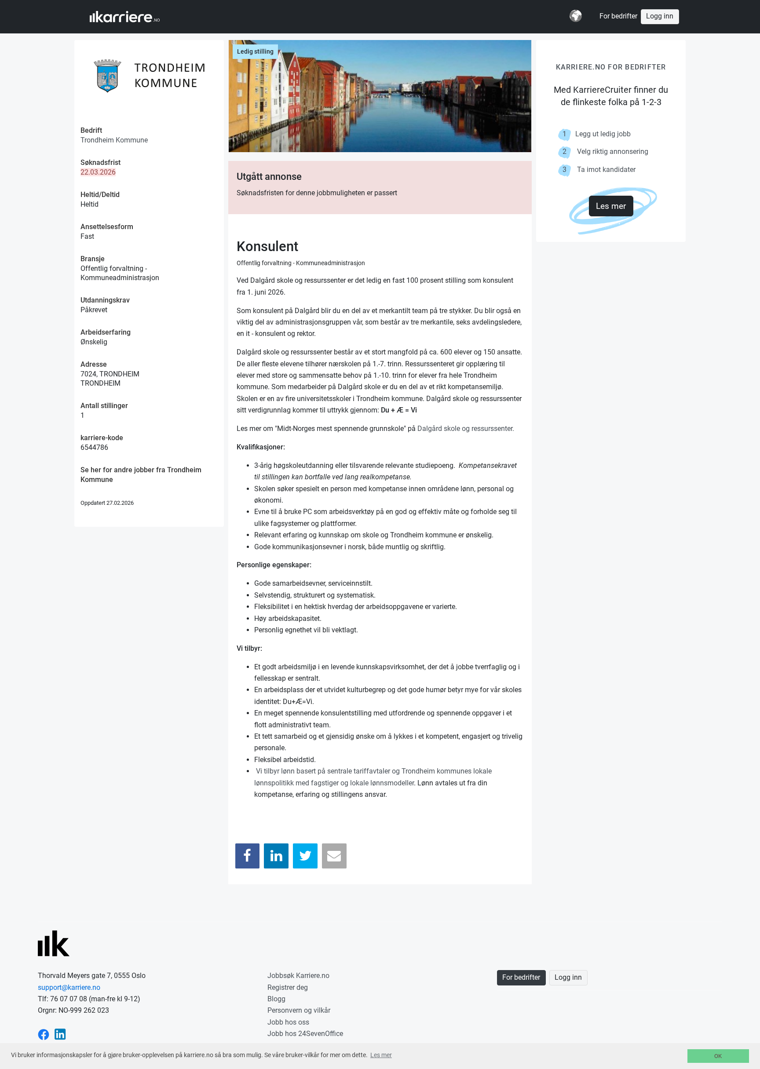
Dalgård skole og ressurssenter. (465, 428)
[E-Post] (334, 855)
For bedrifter (618, 16)
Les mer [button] (381, 1054)
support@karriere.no (69, 987)
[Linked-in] (60, 1033)
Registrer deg (287, 987)
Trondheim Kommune (114, 140)
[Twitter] (305, 855)
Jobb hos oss (288, 1022)
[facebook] (43, 1033)
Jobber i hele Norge (133, 16)
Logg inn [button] (659, 16)
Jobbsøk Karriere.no (298, 975)
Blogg (276, 999)
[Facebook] (247, 855)
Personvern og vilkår (298, 1010)
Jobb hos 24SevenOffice (305, 1033)
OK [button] (718, 1056)
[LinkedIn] (276, 855)
